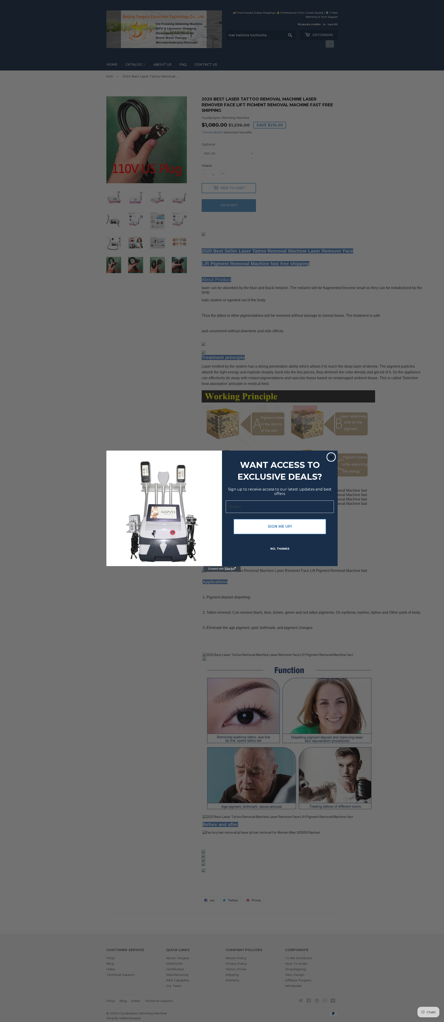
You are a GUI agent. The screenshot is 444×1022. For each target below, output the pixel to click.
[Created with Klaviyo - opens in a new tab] (222, 569)
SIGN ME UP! (280, 526)
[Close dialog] (331, 457)
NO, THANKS (279, 548)
